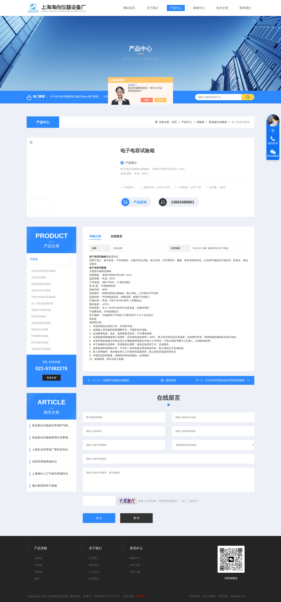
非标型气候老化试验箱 (116, 380)
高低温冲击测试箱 (41, 309)
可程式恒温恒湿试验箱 (43, 296)
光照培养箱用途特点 (44, 461)
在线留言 (116, 236)
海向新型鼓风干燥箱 (44, 485)
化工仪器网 (208, 596)
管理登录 (223, 596)
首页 (174, 122)
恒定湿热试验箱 (39, 342)
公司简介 (94, 558)
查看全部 (51, 377)
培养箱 (38, 571)
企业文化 (94, 571)
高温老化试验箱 (218, 122)
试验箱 (200, 122)
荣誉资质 (94, 565)
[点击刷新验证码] (126, 501)
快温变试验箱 (38, 316)
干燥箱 (38, 565)
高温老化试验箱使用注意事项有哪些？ (52, 437)
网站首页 (129, 8)
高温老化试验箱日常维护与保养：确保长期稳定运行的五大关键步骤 (52, 425)
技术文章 (222, 8)
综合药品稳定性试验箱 (43, 270)
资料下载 (135, 571)
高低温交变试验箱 (41, 349)
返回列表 (171, 380)
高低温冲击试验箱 (41, 290)
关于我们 (152, 8)
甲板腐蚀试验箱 (39, 335)
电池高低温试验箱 (41, 283)
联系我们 (245, 8)
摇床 (36, 578)
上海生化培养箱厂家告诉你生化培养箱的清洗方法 (52, 449)
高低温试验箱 (38, 277)
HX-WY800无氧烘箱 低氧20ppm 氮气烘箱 (74, 96)
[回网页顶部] (273, 131)
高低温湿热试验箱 (41, 322)
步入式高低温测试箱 (42, 303)
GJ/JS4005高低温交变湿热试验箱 (225, 380)
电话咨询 (273, 143)
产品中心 (176, 8)
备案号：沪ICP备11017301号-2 (101, 596)
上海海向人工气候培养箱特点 (50, 473)
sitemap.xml (238, 596)
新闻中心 (199, 8)
